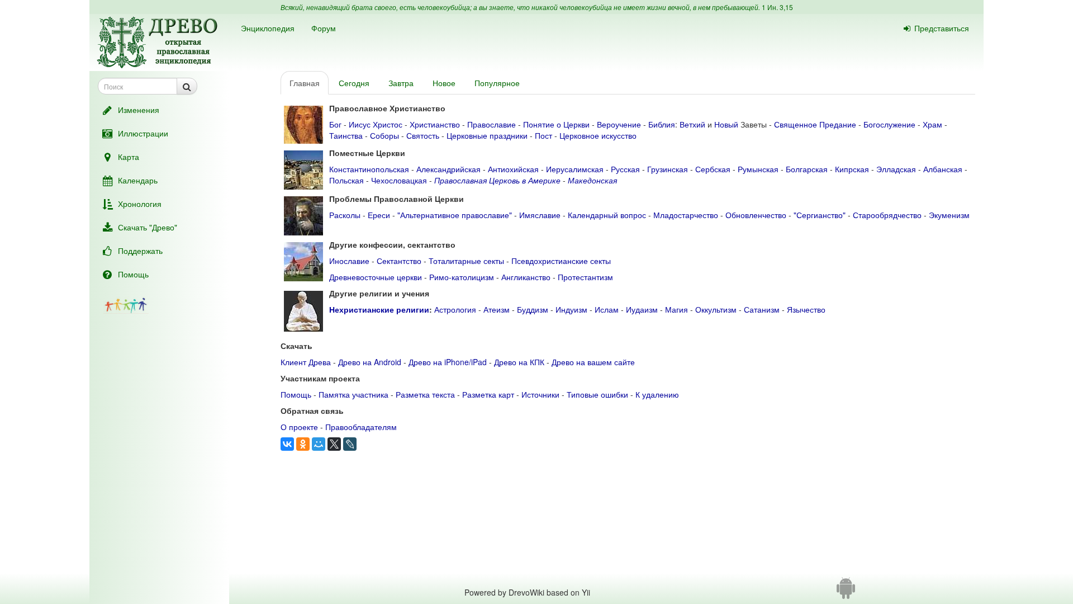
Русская (625, 168)
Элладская (896, 168)
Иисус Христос (375, 124)
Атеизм (496, 309)
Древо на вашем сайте (593, 361)
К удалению (657, 394)
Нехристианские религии (379, 309)
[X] (334, 444)
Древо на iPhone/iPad (448, 361)
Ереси (379, 214)
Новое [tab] (444, 82)
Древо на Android (369, 361)
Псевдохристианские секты (561, 260)
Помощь (133, 274)
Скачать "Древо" (147, 227)
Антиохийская (513, 168)
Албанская (942, 168)
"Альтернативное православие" (454, 214)
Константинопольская (369, 168)
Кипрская (852, 168)
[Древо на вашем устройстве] (846, 592)
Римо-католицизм (461, 276)
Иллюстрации (143, 133)
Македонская (592, 180)
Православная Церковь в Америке (497, 180)
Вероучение (619, 124)
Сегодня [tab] (354, 82)
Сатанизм (762, 309)
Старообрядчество (887, 214)
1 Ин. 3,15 (777, 7)
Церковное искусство (598, 135)
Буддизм (532, 309)
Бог (335, 124)
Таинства (346, 135)
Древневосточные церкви (375, 276)
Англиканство (525, 276)
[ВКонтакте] (287, 444)
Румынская (758, 168)
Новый (726, 124)
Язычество (806, 309)
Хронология (140, 203)
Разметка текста (425, 394)
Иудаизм (642, 309)
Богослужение (889, 124)
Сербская (712, 168)
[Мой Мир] (318, 444)
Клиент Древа (306, 361)
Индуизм (571, 309)
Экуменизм (949, 214)
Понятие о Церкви (556, 124)
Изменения (138, 109)
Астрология (455, 309)
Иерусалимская (575, 168)
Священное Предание (815, 124)
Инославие (349, 260)
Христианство (435, 124)
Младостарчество (685, 214)
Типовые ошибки (597, 394)
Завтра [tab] (401, 82)
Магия (676, 309)
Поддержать (140, 250)
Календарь (138, 180)
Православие (491, 124)
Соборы (384, 135)
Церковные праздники (487, 135)
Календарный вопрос (607, 214)
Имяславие (540, 214)
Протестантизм (585, 276)
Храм (932, 124)
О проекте (299, 426)
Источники (540, 394)
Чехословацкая (399, 180)
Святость (422, 135)
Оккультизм (716, 309)
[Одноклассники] (303, 444)
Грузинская (667, 168)
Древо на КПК (519, 361)
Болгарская (807, 168)
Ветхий (692, 124)
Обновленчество (755, 214)
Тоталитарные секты (466, 260)
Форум (323, 28)
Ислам (607, 309)
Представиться (941, 28)
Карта (128, 156)
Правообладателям (361, 426)
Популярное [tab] (497, 82)
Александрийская (448, 168)
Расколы (344, 214)
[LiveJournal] (350, 444)
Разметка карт (488, 394)
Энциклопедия (268, 28)
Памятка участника (353, 394)
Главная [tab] (304, 82)
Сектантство (399, 260)
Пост (543, 135)
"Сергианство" (820, 214)
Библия (661, 124)
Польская (346, 180)
